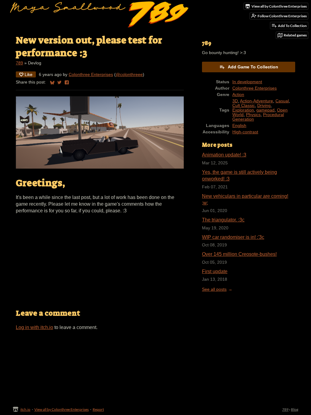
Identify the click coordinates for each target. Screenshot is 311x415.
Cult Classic (243, 105)
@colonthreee (129, 74)
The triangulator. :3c (223, 219)
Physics (253, 114)
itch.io (25, 409)
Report (98, 409)
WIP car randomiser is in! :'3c (233, 237)
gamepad (265, 110)
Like (28, 74)
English (239, 125)
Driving (264, 105)
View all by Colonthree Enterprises (61, 409)
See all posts (214, 289)
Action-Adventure (256, 101)
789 (19, 63)
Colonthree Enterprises (91, 74)
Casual (282, 101)
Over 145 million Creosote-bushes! (239, 254)
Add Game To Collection (253, 66)
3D (235, 101)
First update (214, 271)
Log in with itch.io (34, 327)
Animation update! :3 (224, 154)
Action (238, 94)
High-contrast (245, 132)
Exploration (243, 110)
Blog (294, 409)
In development (247, 82)
